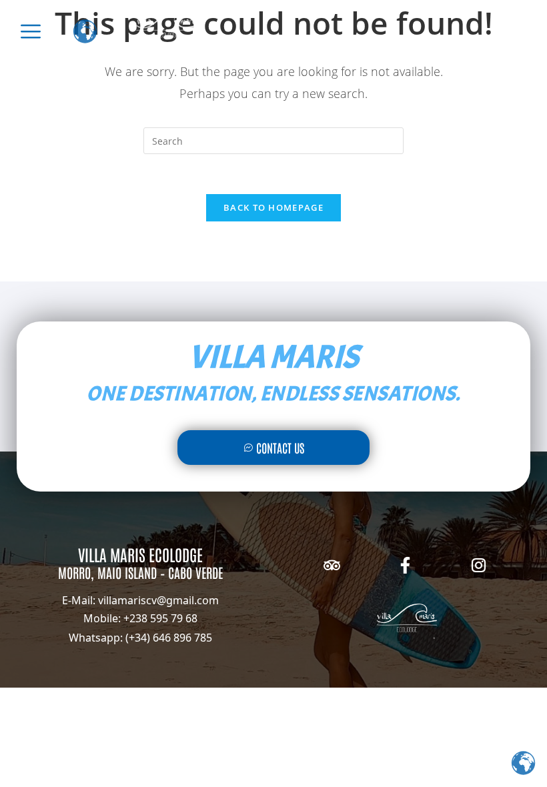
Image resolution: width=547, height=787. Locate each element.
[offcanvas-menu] (30, 31)
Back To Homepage (273, 207)
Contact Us (280, 448)
